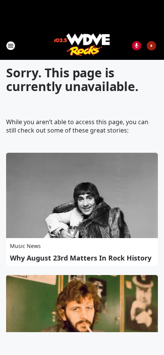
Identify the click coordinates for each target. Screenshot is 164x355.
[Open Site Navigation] (10, 45)
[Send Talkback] (136, 45)
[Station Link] (82, 45)
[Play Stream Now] (151, 45)
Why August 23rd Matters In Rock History (80, 258)
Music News (25, 245)
